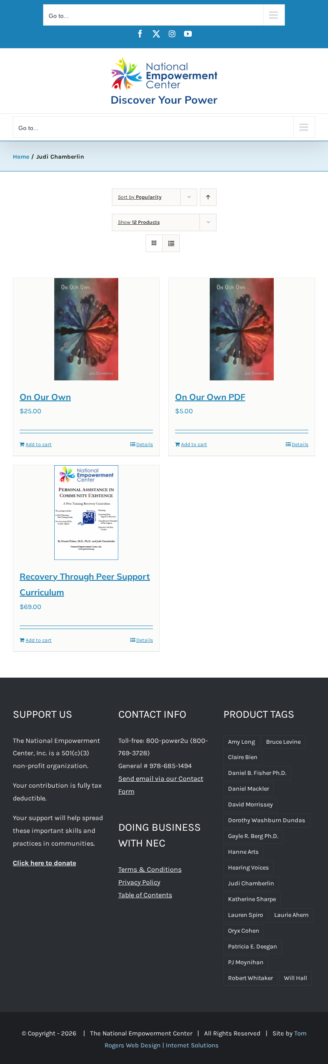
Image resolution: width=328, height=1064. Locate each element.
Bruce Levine (283, 741)
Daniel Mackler (248, 788)
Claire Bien (243, 757)
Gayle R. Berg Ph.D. (253, 836)
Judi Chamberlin (251, 883)
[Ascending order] (208, 197)
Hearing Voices (248, 867)
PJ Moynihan (246, 962)
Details (144, 444)
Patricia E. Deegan (252, 946)
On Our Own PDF (210, 396)
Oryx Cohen (243, 930)
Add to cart (39, 444)
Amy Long (241, 741)
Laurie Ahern (291, 915)
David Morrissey (250, 804)
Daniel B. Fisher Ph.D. (257, 773)
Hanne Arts (243, 851)
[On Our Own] (86, 329)
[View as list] (171, 243)
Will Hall (295, 978)
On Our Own (45, 396)
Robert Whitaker (250, 978)
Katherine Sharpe (252, 899)
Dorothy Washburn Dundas (266, 820)
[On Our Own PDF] (242, 329)
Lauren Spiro (245, 915)
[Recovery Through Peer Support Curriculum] (86, 512)
